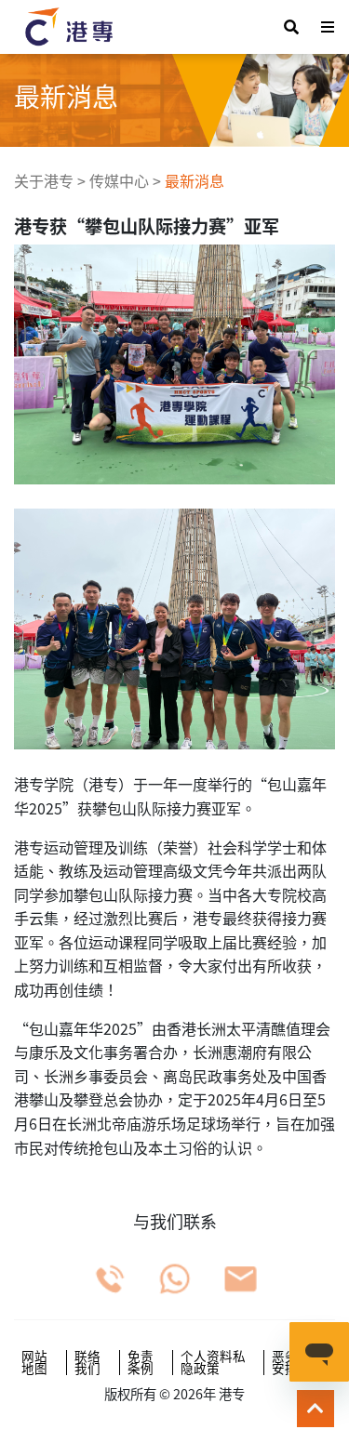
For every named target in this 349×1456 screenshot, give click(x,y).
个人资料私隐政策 (213, 1362)
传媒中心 (119, 180)
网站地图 (34, 1362)
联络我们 (87, 1362)
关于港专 (44, 180)
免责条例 (141, 1362)
